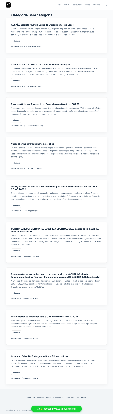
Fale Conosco (38, 398)
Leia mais (16, 41)
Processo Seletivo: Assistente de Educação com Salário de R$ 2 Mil (45, 104)
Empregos (96, 5)
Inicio (29, 398)
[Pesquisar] (106, 5)
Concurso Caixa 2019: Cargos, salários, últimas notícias (39, 356)
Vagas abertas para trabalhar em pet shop (32, 144)
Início (59, 5)
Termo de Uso (81, 398)
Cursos (87, 5)
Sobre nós (70, 398)
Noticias (67, 5)
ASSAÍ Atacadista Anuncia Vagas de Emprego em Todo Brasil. (42, 25)
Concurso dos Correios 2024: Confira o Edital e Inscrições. (41, 64)
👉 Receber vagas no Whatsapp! (58, 409)
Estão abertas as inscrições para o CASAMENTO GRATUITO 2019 (44, 316)
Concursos (77, 5)
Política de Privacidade (54, 398)
